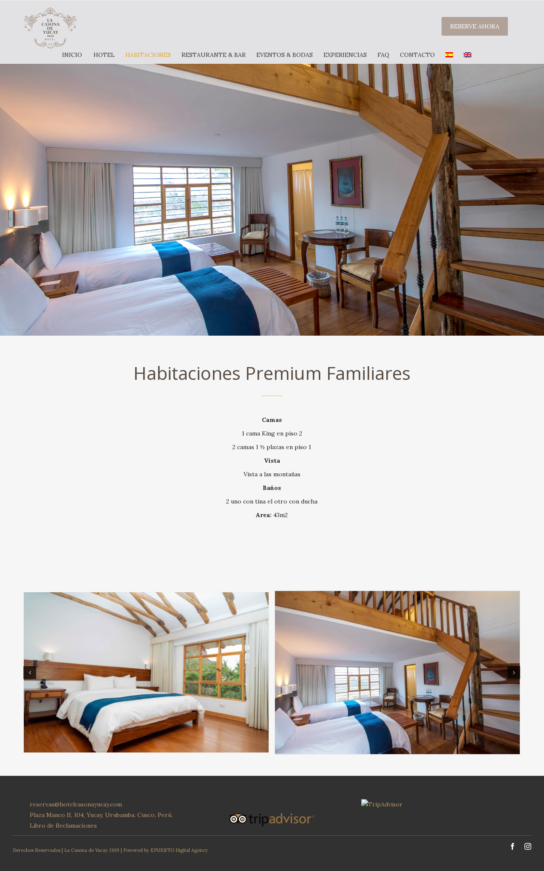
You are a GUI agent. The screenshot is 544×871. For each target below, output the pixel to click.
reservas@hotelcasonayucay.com (76, 804)
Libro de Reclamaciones (63, 825)
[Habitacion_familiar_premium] (146, 672)
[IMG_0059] (397, 672)
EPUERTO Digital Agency (179, 850)
